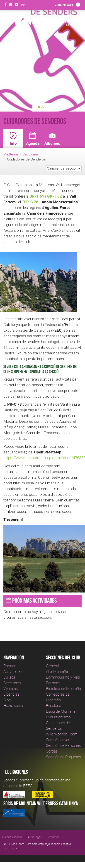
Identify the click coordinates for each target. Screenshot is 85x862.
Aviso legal (34, 837)
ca (23, 5)
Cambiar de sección (62, 168)
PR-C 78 (31, 201)
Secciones (30, 154)
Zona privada (64, 5)
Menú (44, 107)
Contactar (52, 837)
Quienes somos (12, 837)
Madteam (10, 154)
